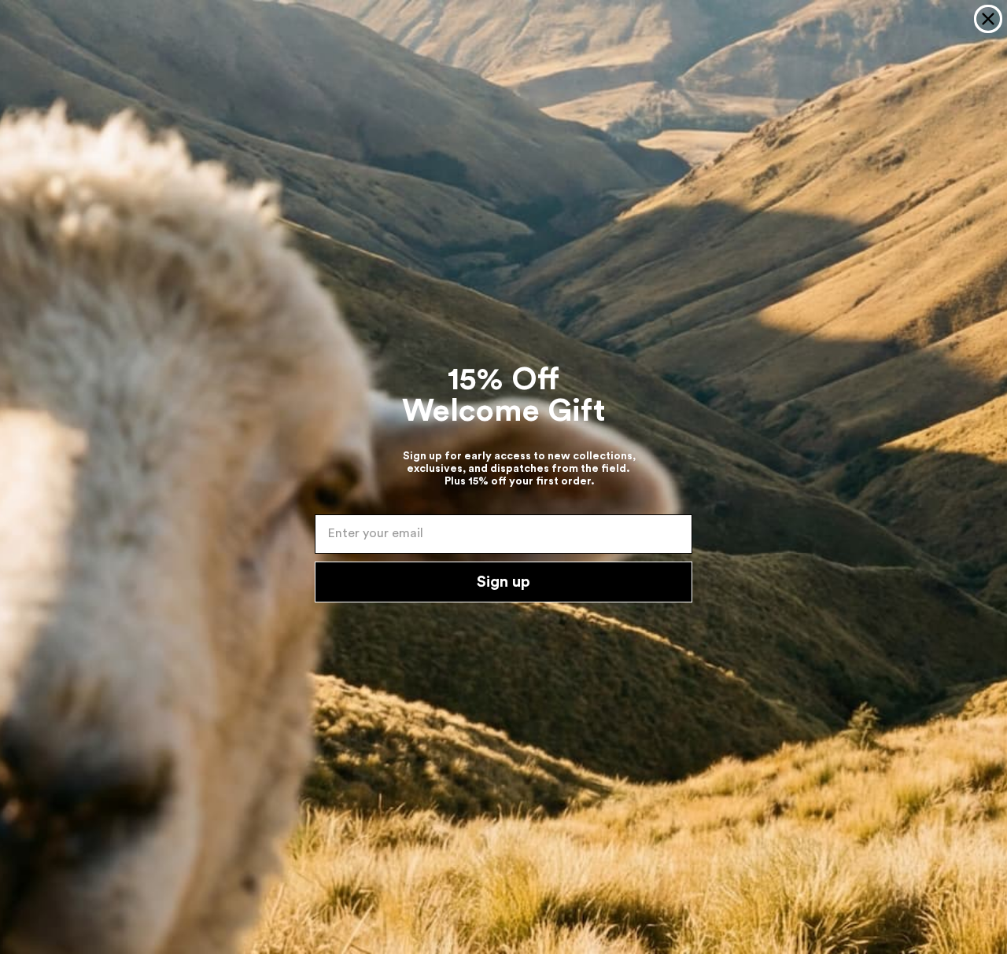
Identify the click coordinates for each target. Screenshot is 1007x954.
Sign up (503, 582)
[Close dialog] (988, 18)
